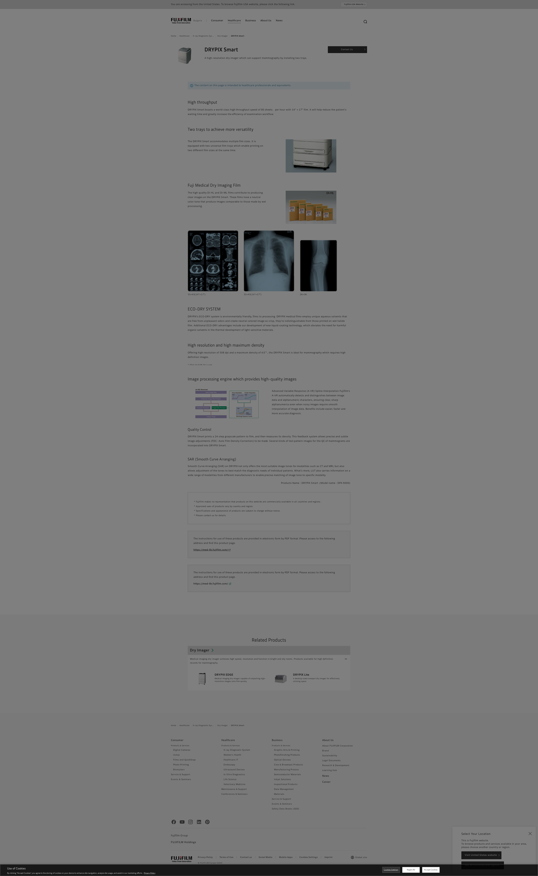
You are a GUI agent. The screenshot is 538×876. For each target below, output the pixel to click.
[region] (269, 870)
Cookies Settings (391, 870)
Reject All (411, 870)
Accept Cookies (431, 870)
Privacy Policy (149, 873)
